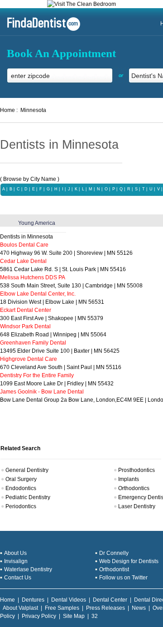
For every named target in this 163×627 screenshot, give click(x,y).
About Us (15, 553)
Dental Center (110, 600)
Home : (9, 110)
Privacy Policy (39, 616)
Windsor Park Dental (25, 326)
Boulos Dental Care (24, 245)
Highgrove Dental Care (28, 359)
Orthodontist (114, 569)
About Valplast (20, 608)
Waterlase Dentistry (28, 569)
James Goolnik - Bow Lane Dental (42, 392)
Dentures (33, 600)
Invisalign (16, 561)
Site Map (74, 616)
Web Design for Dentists (128, 561)
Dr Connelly (114, 553)
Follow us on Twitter (123, 577)
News (139, 608)
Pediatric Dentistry (27, 497)
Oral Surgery (21, 479)
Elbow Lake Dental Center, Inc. (38, 294)
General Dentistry (26, 470)
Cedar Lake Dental (23, 261)
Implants (128, 479)
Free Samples (62, 608)
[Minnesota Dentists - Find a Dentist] (40, 30)
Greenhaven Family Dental (33, 343)
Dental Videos (68, 600)
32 (94, 616)
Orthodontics (133, 488)
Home (7, 600)
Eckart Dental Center (25, 310)
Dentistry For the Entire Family (37, 375)
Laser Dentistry (136, 506)
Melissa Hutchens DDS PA (32, 277)
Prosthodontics (136, 470)
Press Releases (105, 608)
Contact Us (17, 577)
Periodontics (20, 506)
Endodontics (20, 488)
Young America (36, 223)
